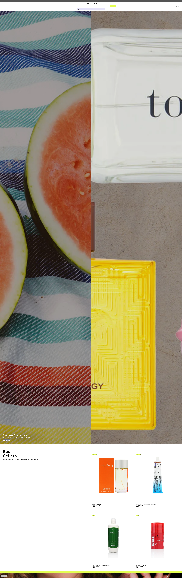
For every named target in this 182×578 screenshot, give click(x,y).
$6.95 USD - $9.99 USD (139, 505)
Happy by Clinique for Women (96, 504)
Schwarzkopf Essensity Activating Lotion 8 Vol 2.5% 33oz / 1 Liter (103, 565)
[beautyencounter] (91, 3)
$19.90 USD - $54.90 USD (96, 505)
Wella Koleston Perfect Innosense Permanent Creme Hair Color (146, 504)
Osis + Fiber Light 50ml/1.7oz (141, 565)
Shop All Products (7, 440)
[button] (74, 6)
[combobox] (91, 9)
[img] (93, 506)
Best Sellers (4, 453)
